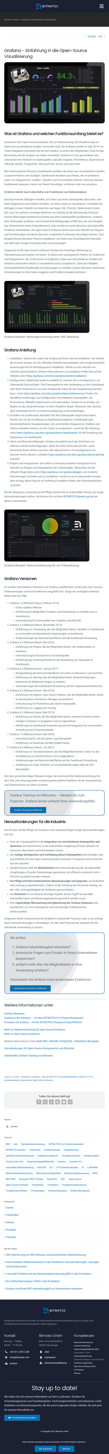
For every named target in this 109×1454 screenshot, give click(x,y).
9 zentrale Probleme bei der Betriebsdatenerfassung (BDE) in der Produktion (48, 1273)
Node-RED (42, 1041)
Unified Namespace (80, 1190)
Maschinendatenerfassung (19, 1173)
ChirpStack (80, 1041)
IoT (87, 1077)
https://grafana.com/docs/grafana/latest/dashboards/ (47, 432)
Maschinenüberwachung (76, 1173)
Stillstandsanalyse (57, 1190)
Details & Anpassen (77, 1442)
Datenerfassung (52, 1150)
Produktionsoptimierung (74, 1185)
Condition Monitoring (82, 1346)
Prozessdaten (38, 1190)
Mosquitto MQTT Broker (31, 1179)
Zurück (92, 36)
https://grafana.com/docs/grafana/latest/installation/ (56, 375)
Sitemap (77, 1373)
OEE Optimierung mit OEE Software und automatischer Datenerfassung (46, 1254)
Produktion (53, 1185)
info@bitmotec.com (19, 1357)
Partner (10, 1222)
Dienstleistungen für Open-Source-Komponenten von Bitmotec (39, 1048)
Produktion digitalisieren (83, 1363)
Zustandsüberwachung (83, 1356)
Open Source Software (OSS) (85, 1366)
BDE (8, 1144)
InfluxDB (29, 402)
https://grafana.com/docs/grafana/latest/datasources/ (55, 393)
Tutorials (11, 1237)
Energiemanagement (48, 1155)
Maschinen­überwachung (83, 1342)
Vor (100, 36)
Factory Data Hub (14, 1161)
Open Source (26, 1080)
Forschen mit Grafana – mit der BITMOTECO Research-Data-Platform (43, 1022)
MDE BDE (10, 1179)
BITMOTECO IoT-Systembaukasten (62, 1077)
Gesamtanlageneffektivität (40, 1161)
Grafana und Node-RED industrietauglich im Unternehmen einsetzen (44, 1288)
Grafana (81, 1077)
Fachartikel (12, 1214)
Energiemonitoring (71, 1155)
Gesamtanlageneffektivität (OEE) (86, 1349)
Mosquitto (93, 1041)
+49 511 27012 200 (19, 1352)
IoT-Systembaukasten (67, 1167)
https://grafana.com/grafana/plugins (61, 472)
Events (10, 1207)
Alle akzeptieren (45, 1449)
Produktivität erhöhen (16, 1190)
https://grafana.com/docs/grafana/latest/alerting (76, 454)
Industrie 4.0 (75, 1161)
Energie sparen (91, 1155)
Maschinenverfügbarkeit (48, 1173)
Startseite (7, 20)
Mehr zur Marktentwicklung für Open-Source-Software (34, 1029)
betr (16, 1144)
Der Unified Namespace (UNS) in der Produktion (33, 1281)
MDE (95, 1173)
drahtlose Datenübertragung (20, 1155)
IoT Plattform (79, 1370)
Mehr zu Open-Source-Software (22, 1033)
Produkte (36, 1077)
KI (83, 1167)
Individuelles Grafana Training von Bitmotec (28, 1055)
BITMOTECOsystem (74, 496)
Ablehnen (66, 1449)
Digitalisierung (71, 1150)
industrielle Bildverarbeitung (20, 1167)
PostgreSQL (66, 1041)
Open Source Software (43, 1080)
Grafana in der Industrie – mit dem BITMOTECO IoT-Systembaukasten (43, 1017)
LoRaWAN (92, 1167)
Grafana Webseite (14, 1013)
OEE (63, 1179)
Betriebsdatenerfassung (33, 1144)
